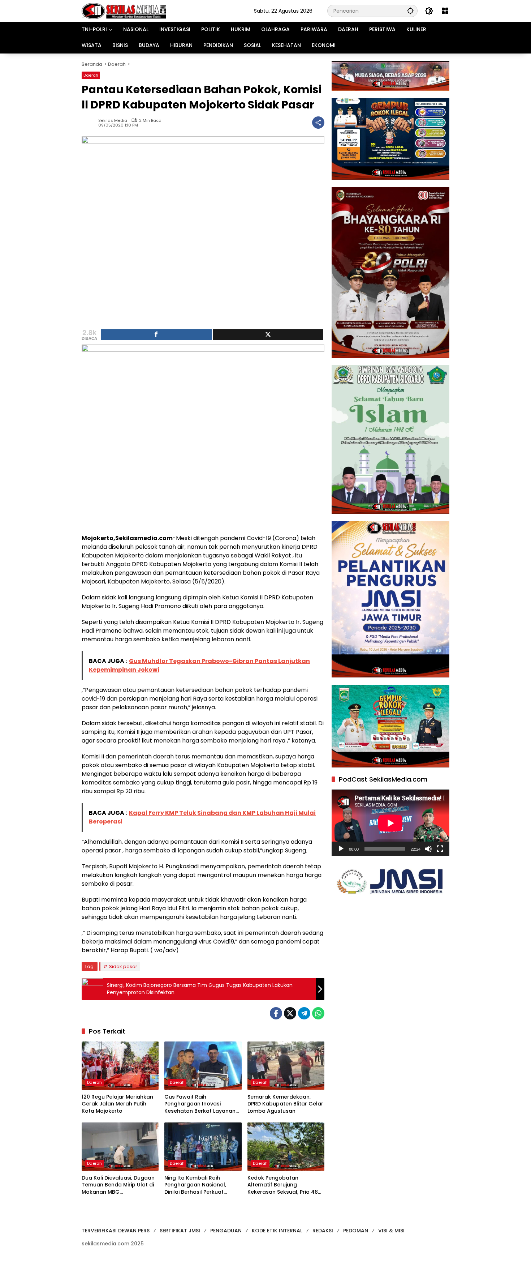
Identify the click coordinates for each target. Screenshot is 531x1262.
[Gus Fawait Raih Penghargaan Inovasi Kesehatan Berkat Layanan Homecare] (202, 1065)
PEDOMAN (355, 1230)
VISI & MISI (391, 1230)
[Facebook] (276, 1013)
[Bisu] (428, 848)
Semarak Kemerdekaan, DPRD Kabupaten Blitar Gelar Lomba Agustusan (285, 1104)
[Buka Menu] (445, 11)
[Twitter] (290, 1013)
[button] (410, 11)
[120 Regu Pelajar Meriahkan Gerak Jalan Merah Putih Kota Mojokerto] (120, 1065)
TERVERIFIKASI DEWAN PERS (116, 1230)
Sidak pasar (123, 966)
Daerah (90, 75)
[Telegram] (304, 1013)
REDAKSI (322, 1230)
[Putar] (341, 848)
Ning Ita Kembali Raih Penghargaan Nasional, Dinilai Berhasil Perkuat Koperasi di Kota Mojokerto (200, 1185)
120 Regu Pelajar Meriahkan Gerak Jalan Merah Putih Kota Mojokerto (117, 1104)
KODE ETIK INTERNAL (277, 1230)
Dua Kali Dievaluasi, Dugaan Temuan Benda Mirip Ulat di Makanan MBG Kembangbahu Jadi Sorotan (119, 1185)
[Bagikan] (318, 122)
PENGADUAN (226, 1230)
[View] (268, 334)
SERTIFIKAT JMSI (180, 1230)
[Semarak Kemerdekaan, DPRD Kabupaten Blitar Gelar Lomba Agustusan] (285, 1065)
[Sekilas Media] (124, 10)
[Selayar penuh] (440, 848)
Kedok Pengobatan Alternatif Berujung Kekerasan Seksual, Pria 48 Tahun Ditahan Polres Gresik (284, 1185)
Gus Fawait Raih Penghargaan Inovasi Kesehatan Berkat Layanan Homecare (200, 1104)
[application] (390, 823)
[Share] (156, 334)
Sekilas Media (112, 121)
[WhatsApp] (318, 1013)
